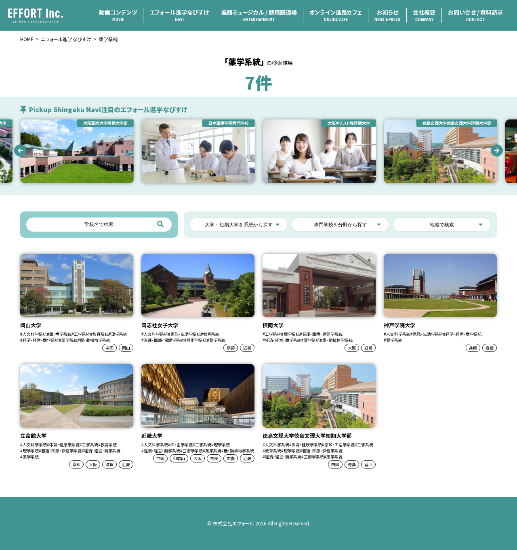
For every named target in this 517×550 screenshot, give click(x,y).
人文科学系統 (35, 334)
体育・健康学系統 (64, 444)
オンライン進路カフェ (335, 15)
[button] (20, 150)
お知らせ (387, 15)
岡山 (126, 348)
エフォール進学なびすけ (179, 15)
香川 (368, 464)
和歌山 (179, 458)
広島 (231, 458)
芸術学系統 (197, 340)
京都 (231, 348)
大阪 (352, 348)
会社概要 (424, 15)
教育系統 (100, 334)
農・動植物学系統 (95, 340)
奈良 (214, 458)
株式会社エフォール (233, 523)
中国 (109, 348)
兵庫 (473, 348)
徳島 (352, 464)
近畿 (247, 348)
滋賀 (109, 464)
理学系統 (119, 334)
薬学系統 (69, 340)
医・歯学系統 (60, 334)
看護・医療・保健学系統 (164, 340)
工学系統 (82, 334)
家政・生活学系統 (185, 334)
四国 (335, 464)
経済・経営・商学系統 (41, 340)
